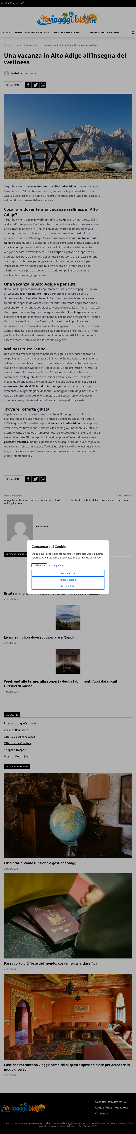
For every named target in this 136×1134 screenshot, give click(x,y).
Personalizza (68, 573)
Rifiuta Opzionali (68, 579)
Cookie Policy (39, 565)
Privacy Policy (57, 565)
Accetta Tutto (68, 586)
